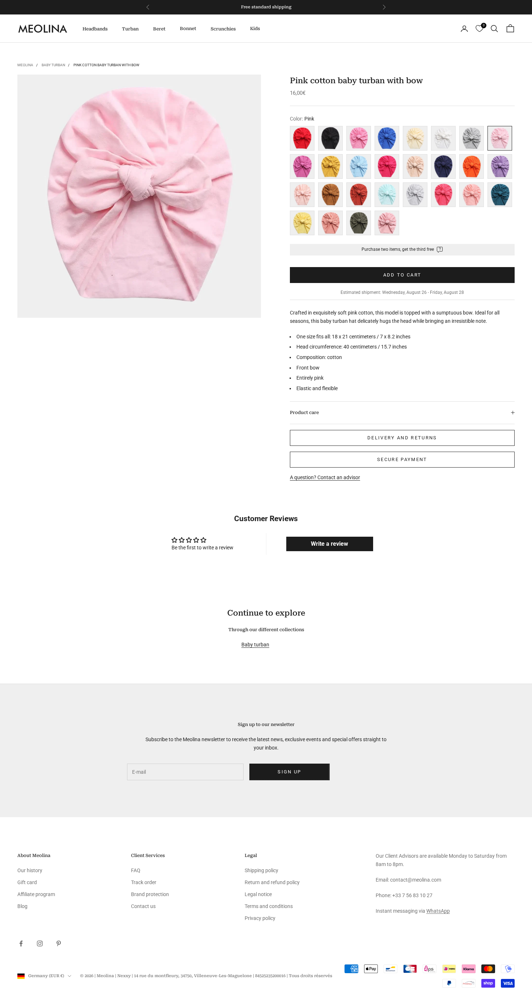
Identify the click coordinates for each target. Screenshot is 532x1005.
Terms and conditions (269, 906)
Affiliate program (36, 894)
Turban (130, 28)
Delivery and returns (402, 437)
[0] (479, 28)
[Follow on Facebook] (21, 943)
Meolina (25, 65)
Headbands (95, 28)
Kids (255, 28)
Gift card (27, 882)
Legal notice (258, 894)
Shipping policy (261, 870)
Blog (22, 906)
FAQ (135, 870)
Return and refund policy (272, 882)
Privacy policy (260, 918)
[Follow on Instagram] (39, 943)
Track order (143, 882)
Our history (29, 870)
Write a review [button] (329, 543)
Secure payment (402, 459)
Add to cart (402, 275)
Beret (159, 28)
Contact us (143, 906)
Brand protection (150, 894)
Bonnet (188, 28)
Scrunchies (223, 28)
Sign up (289, 771)
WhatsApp (438, 911)
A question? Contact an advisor (325, 477)
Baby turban (53, 65)
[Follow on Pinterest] (58, 943)
